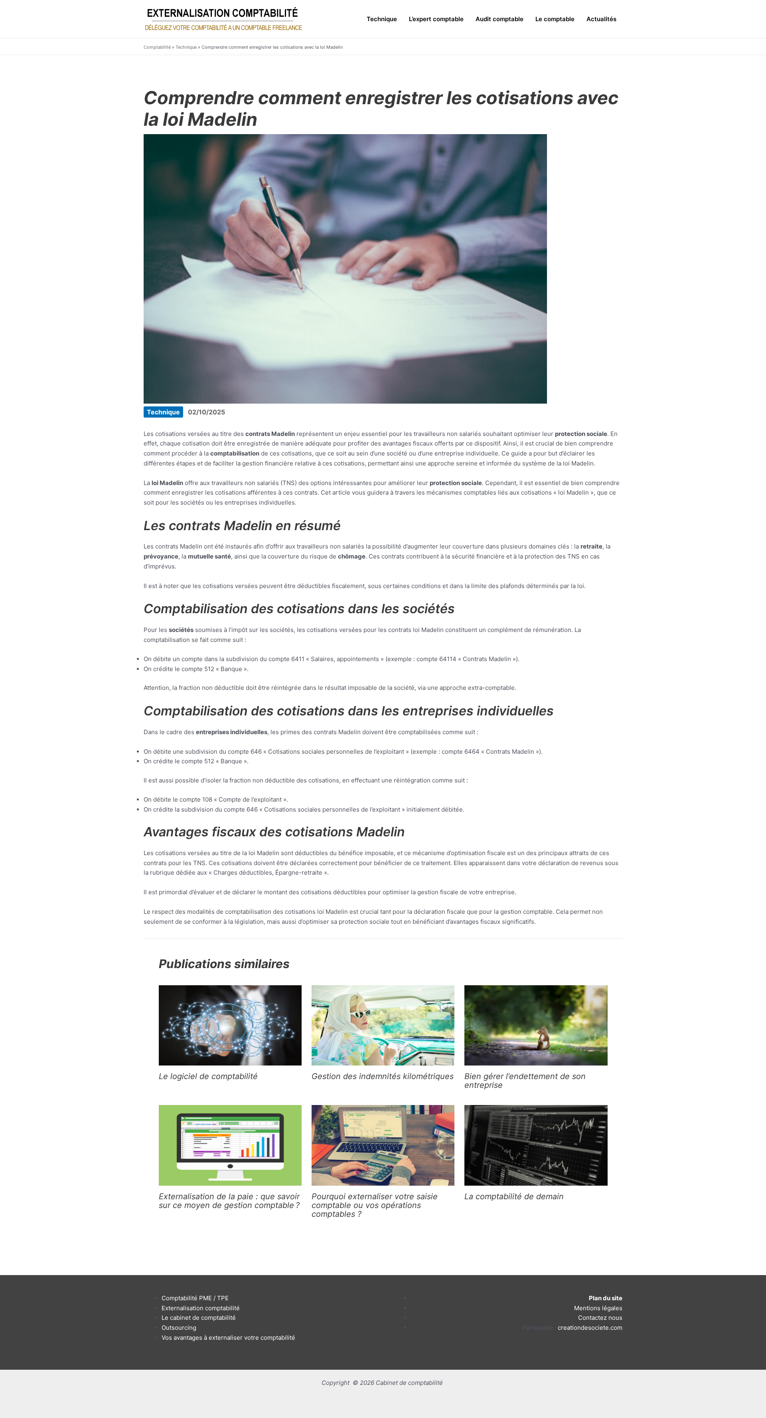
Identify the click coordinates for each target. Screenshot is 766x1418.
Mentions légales (598, 1308)
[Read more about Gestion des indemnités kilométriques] (383, 1025)
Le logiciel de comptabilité (208, 1076)
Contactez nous (600, 1317)
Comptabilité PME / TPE (195, 1298)
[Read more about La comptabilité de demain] (535, 1145)
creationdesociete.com (590, 1327)
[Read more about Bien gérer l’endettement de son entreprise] (535, 1025)
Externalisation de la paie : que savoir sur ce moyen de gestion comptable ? (229, 1201)
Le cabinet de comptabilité (199, 1317)
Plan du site (605, 1298)
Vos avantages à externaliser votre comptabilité (228, 1337)
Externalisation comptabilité (201, 1308)
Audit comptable (499, 19)
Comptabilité (157, 47)
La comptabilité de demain (514, 1196)
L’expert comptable (436, 19)
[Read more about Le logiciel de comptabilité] (230, 1025)
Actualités (601, 19)
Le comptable (554, 19)
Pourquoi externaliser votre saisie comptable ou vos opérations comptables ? (375, 1205)
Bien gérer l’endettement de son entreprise (525, 1080)
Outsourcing (179, 1327)
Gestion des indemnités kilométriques (383, 1076)
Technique (382, 19)
